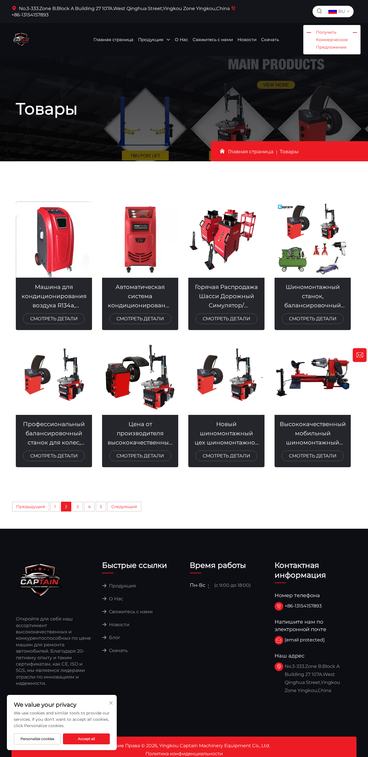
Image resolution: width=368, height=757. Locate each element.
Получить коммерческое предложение (332, 40)
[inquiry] (360, 355)
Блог (114, 637)
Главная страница (113, 39)
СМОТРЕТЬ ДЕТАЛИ (54, 318)
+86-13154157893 (303, 606)
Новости (246, 39)
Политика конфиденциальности (184, 753)
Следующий (124, 506)
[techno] (40, 579)
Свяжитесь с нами (213, 39)
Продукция (151, 39)
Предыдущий (30, 506)
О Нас (181, 39)
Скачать (270, 39)
